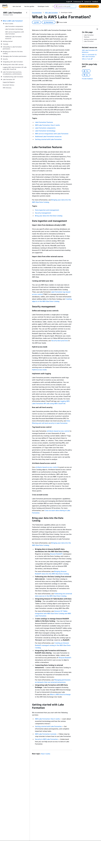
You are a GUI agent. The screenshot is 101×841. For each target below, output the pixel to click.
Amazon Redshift (56, 554)
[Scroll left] (11, 6)
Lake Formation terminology (45, 131)
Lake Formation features (44, 122)
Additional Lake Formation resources (48, 136)
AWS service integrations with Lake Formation (51, 134)
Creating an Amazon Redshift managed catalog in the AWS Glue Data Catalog (52, 645)
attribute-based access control (58, 431)
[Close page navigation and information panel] (97, 29)
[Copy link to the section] (30, 147)
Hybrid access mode (39, 370)
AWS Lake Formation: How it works (47, 125)
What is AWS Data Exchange (60, 694)
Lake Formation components (45, 128)
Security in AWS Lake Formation (46, 739)
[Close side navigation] (26, 12)
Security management (43, 213)
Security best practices (59, 341)
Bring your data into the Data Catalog (48, 216)
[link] (66, 12)
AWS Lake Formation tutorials (45, 734)
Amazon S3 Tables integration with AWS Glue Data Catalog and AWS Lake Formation (53, 613)
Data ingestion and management (47, 210)
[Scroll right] (53, 6)
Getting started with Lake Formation (48, 139)
